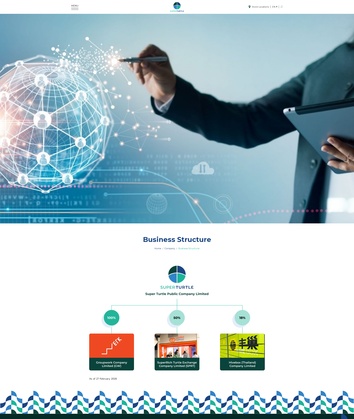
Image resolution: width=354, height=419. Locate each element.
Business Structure (189, 248)
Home (157, 248)
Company (169, 248)
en (273, 7)
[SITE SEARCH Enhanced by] (282, 7)
